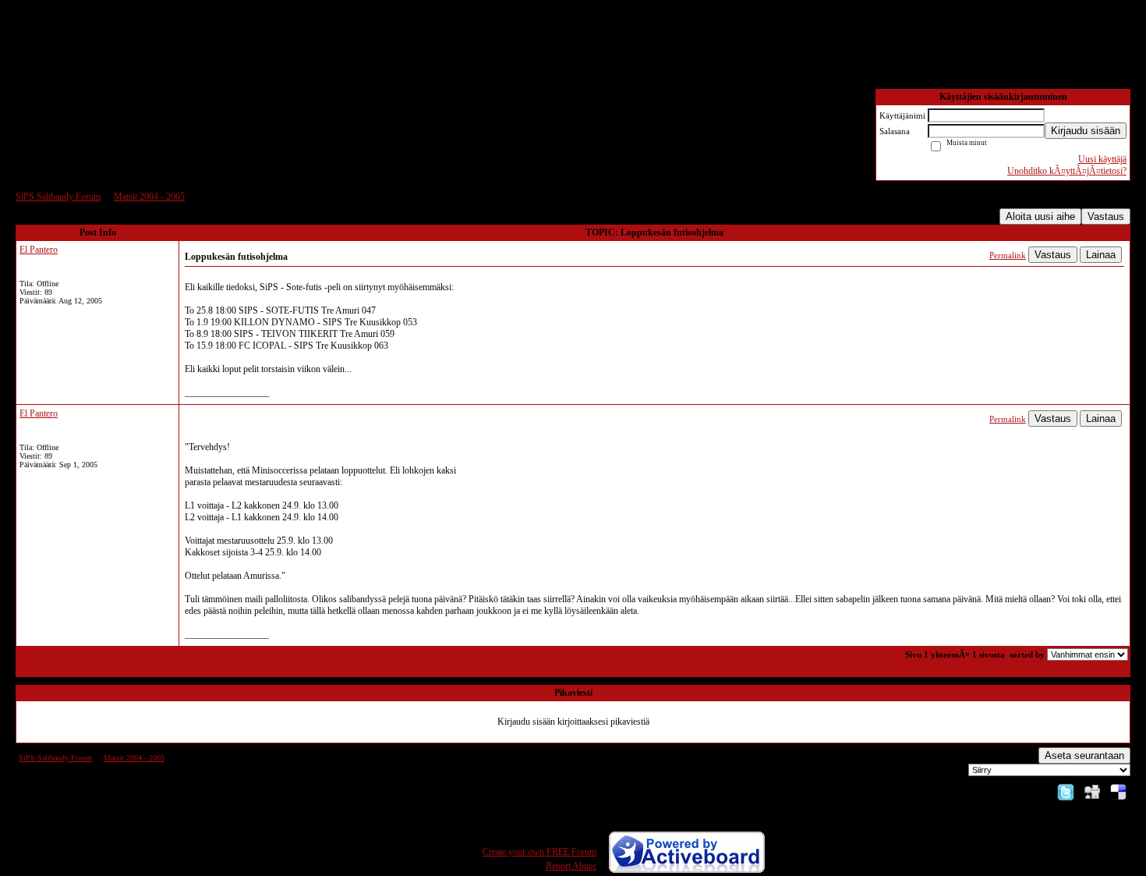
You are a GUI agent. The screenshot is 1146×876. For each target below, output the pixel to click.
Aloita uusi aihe (1040, 216)
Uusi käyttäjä (1102, 159)
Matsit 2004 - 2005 (149, 196)
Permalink (1007, 255)
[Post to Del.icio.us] (1118, 791)
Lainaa (1101, 255)
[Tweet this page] (1065, 791)
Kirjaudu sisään (1085, 131)
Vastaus (1106, 216)
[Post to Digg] (1092, 791)
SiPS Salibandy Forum (58, 196)
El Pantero (38, 249)
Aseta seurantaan (1084, 755)
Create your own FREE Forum (539, 851)
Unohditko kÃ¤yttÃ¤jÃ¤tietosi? (1067, 170)
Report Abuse (571, 865)
